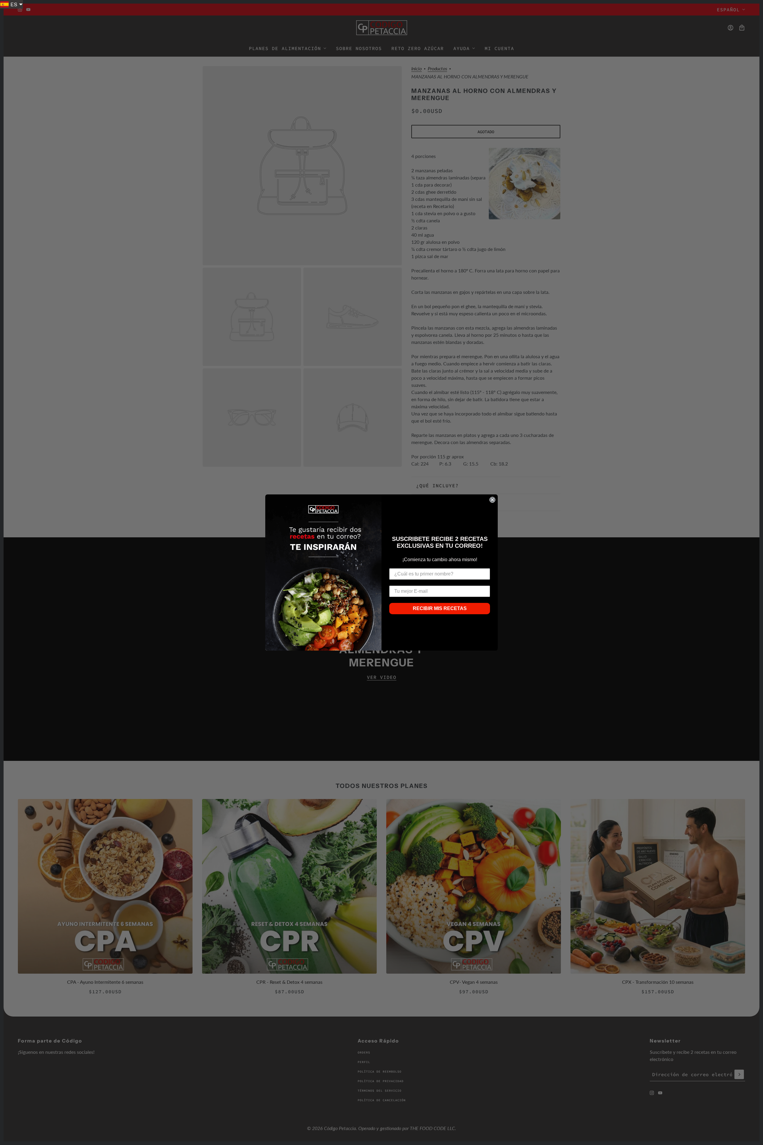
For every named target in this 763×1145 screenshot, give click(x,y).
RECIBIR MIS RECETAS (440, 608)
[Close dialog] (492, 500)
